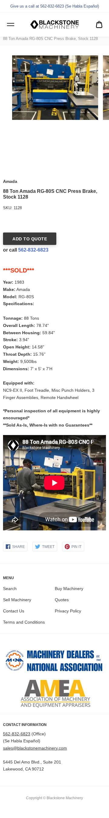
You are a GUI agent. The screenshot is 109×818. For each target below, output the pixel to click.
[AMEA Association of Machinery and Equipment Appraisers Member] (54, 693)
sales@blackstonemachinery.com (35, 748)
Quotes (62, 599)
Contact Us (13, 611)
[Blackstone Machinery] (54, 24)
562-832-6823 (33, 249)
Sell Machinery (17, 599)
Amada (10, 181)
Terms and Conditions (24, 622)
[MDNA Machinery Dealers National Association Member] (54, 662)
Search (10, 588)
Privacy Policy (68, 611)
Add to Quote (29, 238)
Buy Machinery (69, 588)
